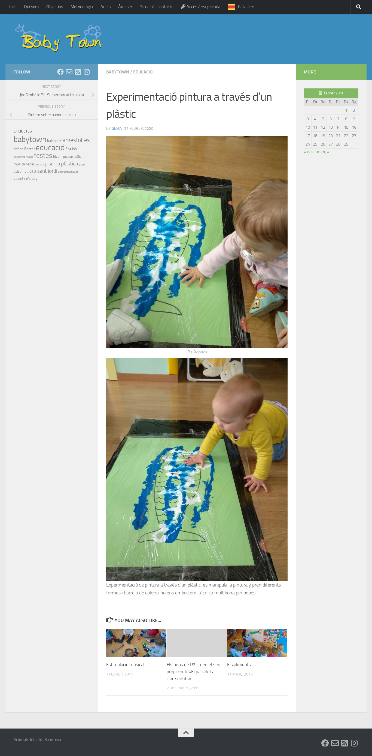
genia (117, 128)
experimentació (23, 157)
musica (19, 164)
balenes (53, 140)
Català (244, 6)
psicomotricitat (25, 171)
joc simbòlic (72, 156)
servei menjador (68, 172)
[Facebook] (60, 72)
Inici (12, 6)
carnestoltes (75, 140)
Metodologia (82, 6)
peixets (39, 164)
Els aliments (239, 664)
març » (323, 151)
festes (43, 155)
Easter (29, 149)
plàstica (69, 163)
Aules (105, 6)
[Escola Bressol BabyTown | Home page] (59, 38)
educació (50, 147)
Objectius (54, 6)
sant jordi (47, 171)
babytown (117, 72)
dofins (18, 149)
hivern (57, 157)
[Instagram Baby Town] (86, 72)
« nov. (309, 151)
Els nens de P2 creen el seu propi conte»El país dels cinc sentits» (193, 671)
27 (330, 144)
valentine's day (25, 178)
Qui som (31, 6)
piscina (52, 163)
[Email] (69, 72)
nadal (30, 164)
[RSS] (78, 72)
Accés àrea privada (202, 6)
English (71, 149)
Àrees (123, 6)
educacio (143, 72)
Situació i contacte (156, 6)
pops (82, 164)
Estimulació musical (125, 664)
